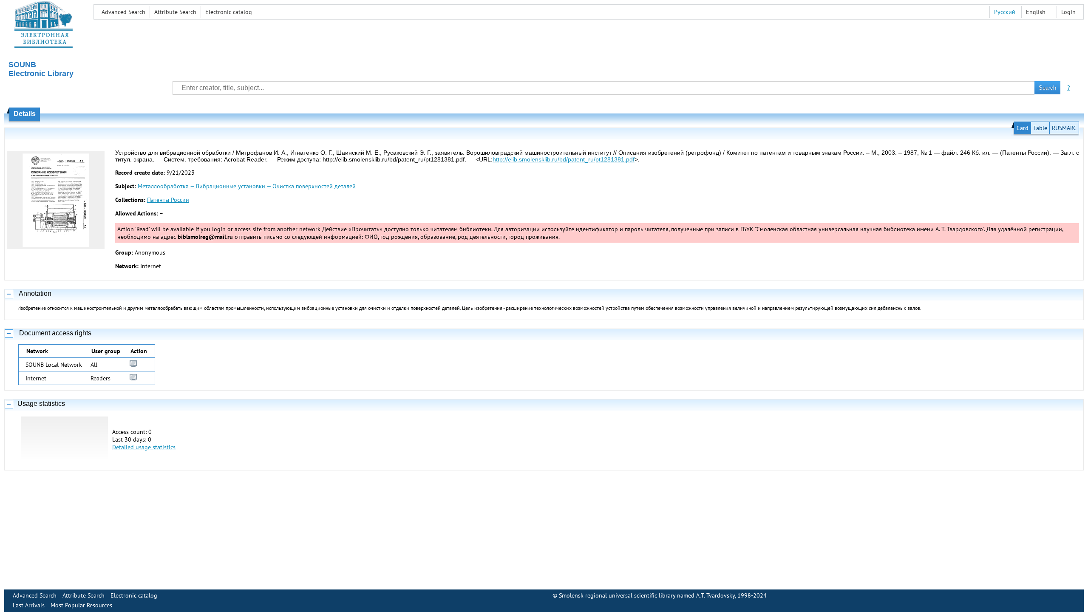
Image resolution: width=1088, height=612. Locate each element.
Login (1068, 12)
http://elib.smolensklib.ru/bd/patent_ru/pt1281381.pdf (564, 159)
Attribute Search (175, 12)
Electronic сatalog (228, 12)
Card (1022, 128)
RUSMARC (1064, 128)
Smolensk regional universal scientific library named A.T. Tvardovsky (647, 595)
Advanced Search (123, 12)
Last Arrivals (29, 605)
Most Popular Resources (81, 605)
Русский (1004, 12)
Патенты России (168, 200)
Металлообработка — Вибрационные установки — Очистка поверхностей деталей (247, 186)
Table (1040, 128)
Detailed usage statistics (144, 447)
